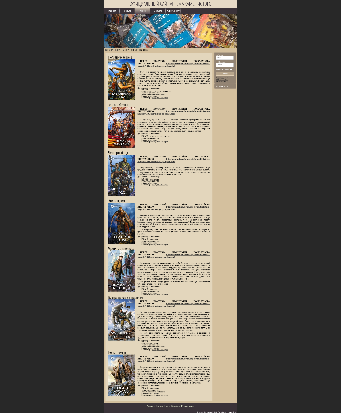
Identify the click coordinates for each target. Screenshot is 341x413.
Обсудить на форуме (160, 98)
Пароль (221, 62)
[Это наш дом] (122, 245)
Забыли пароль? (222, 81)
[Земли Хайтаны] (122, 150)
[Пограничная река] (122, 102)
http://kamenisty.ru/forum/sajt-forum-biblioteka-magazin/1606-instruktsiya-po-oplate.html (173, 64)
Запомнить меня (222, 70)
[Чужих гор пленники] (122, 293)
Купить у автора (153, 348)
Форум (127, 11)
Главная (112, 11)
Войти (225, 74)
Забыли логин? (222, 80)
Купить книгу (173, 11)
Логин (220, 55)
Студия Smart (232, 412)
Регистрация (221, 78)
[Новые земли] (122, 397)
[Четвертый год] (122, 198)
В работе (158, 11)
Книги (143, 11)
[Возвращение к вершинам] (122, 342)
